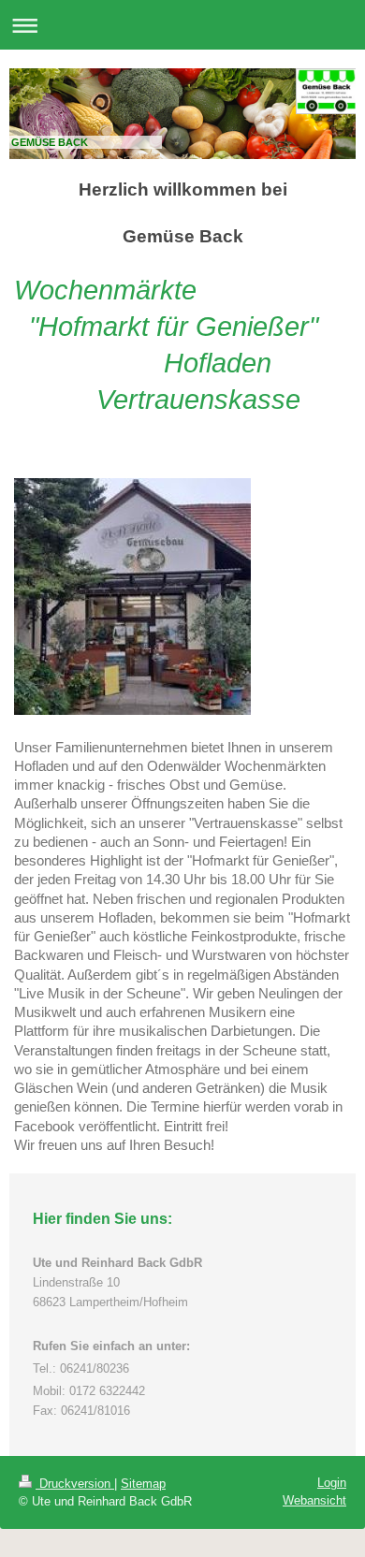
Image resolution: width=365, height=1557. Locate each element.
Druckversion (75, 1484)
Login (331, 1483)
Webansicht (314, 1500)
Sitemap (143, 1484)
